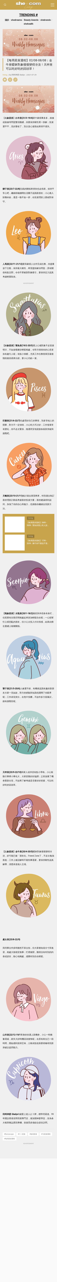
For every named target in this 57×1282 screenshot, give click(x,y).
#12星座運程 (46, 1134)
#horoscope (9, 1134)
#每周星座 (33, 1134)
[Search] (5, 4)
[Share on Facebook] (5, 80)
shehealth (28, 24)
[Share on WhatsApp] (10, 80)
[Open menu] (52, 4)
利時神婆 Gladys (18, 75)
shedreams (16, 20)
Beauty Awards (31, 20)
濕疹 (7, 20)
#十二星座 (21, 1134)
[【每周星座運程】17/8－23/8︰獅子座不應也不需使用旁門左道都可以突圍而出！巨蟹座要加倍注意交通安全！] (15, 543)
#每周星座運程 (9, 1139)
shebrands (45, 20)
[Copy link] (15, 80)
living (5, 75)
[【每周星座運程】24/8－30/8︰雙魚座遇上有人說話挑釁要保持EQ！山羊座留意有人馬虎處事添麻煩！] (15, 524)
